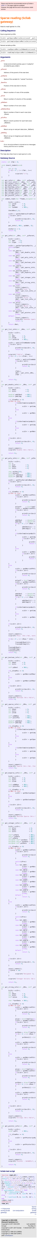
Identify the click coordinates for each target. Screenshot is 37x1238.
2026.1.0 (3, 5)
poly (5, 1178)
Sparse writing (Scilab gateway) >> (33, 1210)
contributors (9, 1235)
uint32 (10, 1187)
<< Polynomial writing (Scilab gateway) (5, 1210)
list (10, 1193)
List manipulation (18, 1211)
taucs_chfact (14, 1192)
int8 (7, 1185)
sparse (6, 1182)
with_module (9, 1190)
